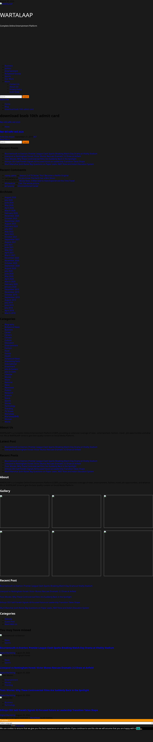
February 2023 (11, 226)
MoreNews (35, 717)
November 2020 (12, 260)
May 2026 (9, 205)
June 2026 (9, 202)
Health (8, 356)
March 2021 (10, 255)
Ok (138, 728)
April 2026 (9, 208)
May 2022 (9, 231)
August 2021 (10, 242)
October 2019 (11, 294)
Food (7, 350)
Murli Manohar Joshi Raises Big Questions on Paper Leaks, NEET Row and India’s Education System (49, 164)
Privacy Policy (16, 89)
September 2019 (12, 297)
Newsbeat (9, 387)
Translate (20, 725)
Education (9, 343)
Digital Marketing (8, 653)
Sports (8, 76)
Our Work (9, 79)
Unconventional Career (28, 186)
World (7, 421)
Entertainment (11, 71)
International (11, 364)
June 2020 (9, 273)
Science (8, 395)
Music (7, 379)
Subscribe (4, 99)
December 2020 (12, 258)
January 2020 (10, 286)
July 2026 (9, 200)
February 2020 (11, 284)
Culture (8, 340)
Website (8, 619)
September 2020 (12, 265)
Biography (9, 324)
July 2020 (9, 271)
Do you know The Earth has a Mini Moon (36, 178)
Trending (9, 408)
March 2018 (10, 313)
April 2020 (9, 279)
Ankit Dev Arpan (7, 136)
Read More (5, 139)
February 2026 (11, 213)
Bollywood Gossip (13, 73)
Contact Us (14, 84)
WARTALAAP (16, 15)
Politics (8, 390)
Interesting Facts (12, 361)
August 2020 (10, 268)
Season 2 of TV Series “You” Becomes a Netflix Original (44, 175)
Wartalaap (9, 414)
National (8, 382)
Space (7, 398)
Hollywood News (12, 358)
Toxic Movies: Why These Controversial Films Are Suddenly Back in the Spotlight (40, 159)
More (7, 81)
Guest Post (10, 621)
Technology (10, 406)
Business (9, 65)
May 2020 (9, 276)
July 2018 (9, 308)
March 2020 (10, 281)
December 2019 (12, 289)
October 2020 (11, 263)
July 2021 (9, 244)
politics (8, 68)
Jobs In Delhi (10, 371)
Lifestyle (8, 374)
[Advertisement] (76, 46)
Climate (8, 337)
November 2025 (12, 215)
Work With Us (11, 624)
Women (8, 419)
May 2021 (9, 250)
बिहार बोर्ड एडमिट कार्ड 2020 (10, 122)
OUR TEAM (14, 92)
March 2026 (10, 210)
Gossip (8, 353)
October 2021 (11, 236)
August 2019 (10, 300)
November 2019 (12, 292)
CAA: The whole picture (28, 183)
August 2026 (10, 197)
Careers (8, 335)
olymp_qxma (10, 175)
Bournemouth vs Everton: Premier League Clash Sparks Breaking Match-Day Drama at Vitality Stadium (51, 153)
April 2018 (9, 310)
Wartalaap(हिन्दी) (12, 416)
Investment (10, 366)
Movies (8, 377)
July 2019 (9, 302)
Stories (8, 403)
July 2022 (9, 229)
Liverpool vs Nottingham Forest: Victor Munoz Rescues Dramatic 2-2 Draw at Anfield (43, 156)
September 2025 (12, 221)
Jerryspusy (9, 186)
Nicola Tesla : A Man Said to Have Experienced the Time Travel (47, 180)
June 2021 (9, 247)
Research (9, 393)
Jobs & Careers (11, 369)
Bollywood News (12, 327)
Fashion (8, 348)
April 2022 (9, 234)
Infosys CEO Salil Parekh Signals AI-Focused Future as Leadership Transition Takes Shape (45, 161)
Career (8, 332)
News (7, 126)
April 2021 (9, 252)
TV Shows (9, 411)
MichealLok (10, 183)
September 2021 (12, 239)
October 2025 (11, 218)
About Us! (14, 86)
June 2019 (9, 305)
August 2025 (10, 223)
